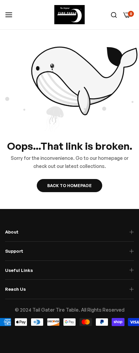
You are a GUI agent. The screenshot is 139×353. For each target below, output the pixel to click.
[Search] (114, 14)
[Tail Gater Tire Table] (69, 14)
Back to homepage (69, 185)
